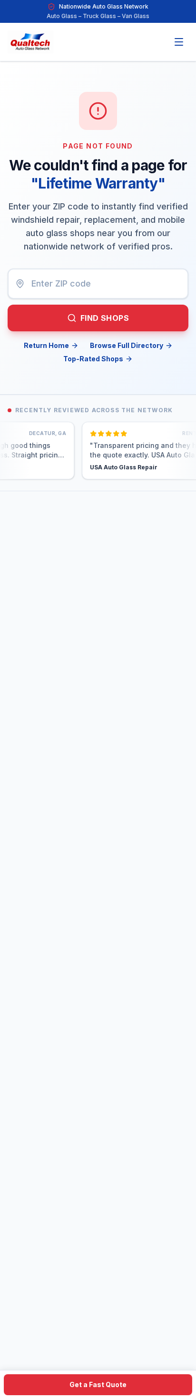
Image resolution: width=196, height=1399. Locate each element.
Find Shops (104, 318)
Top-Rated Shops (93, 359)
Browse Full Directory (126, 345)
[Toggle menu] (178, 41)
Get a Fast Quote (98, 1384)
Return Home (46, 345)
